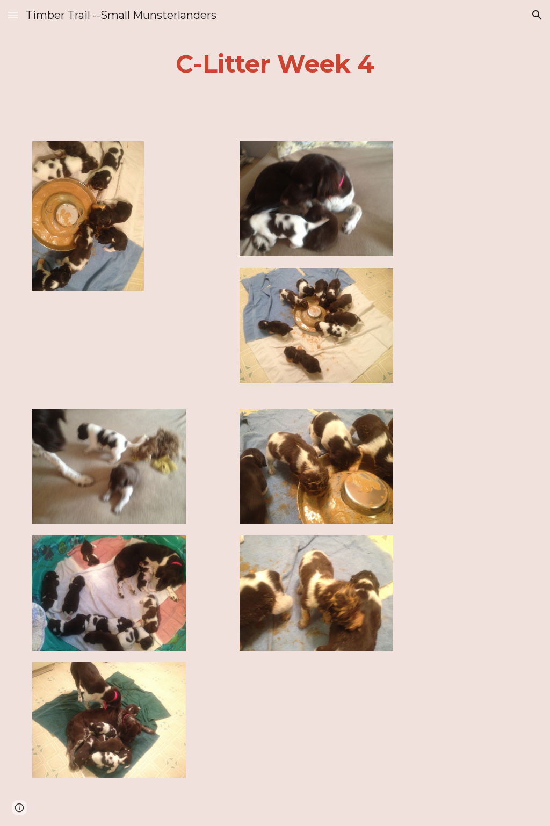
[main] (275, 64)
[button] (13, 15)
